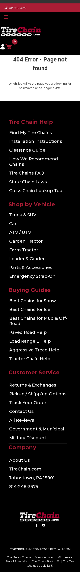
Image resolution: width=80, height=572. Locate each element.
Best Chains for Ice (29, 309)
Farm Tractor (23, 249)
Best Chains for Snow (32, 300)
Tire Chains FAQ (26, 173)
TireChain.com (25, 469)
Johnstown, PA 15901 (32, 477)
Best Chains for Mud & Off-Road (38, 321)
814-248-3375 (17, 7)
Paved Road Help (28, 332)
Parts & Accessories (30, 267)
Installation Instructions (35, 141)
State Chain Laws (28, 181)
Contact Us (21, 411)
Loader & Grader (27, 258)
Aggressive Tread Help (34, 349)
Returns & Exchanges (32, 385)
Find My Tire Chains (30, 132)
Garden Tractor (26, 241)
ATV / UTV (20, 232)
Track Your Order (27, 402)
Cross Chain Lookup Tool (36, 190)
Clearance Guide (27, 150)
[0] (10, 47)
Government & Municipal (36, 429)
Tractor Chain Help (29, 358)
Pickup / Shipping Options (38, 393)
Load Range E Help (30, 341)
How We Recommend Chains (33, 161)
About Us (19, 460)
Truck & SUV (22, 214)
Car (12, 223)
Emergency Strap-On (32, 276)
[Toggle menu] (6, 17)
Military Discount (27, 437)
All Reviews (21, 420)
